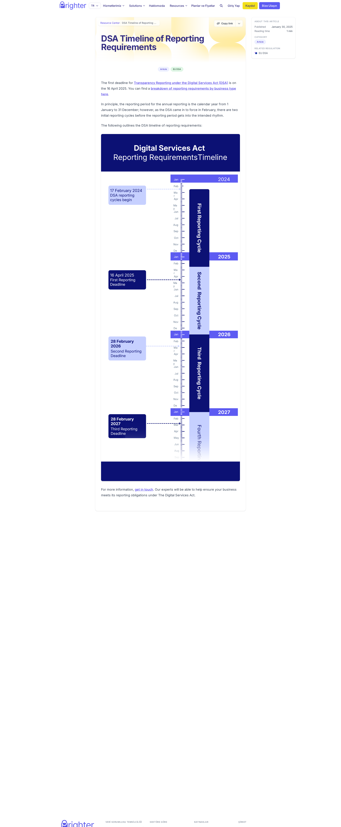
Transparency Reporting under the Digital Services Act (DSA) (181, 83)
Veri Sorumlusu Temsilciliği (123, 822)
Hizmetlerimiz (112, 5)
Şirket (242, 822)
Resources (177, 5)
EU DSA (177, 69)
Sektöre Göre (158, 822)
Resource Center (110, 22)
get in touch (144, 489)
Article (163, 69)
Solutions (135, 5)
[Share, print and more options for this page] (239, 23)
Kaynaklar (201, 822)
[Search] (221, 5)
